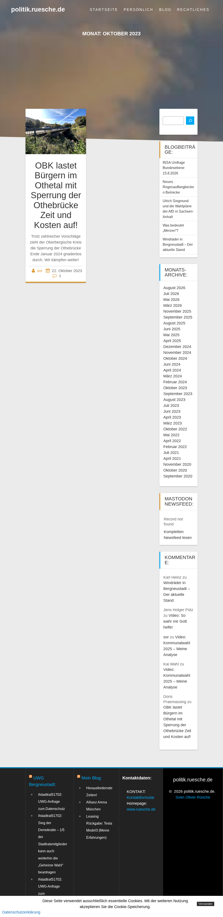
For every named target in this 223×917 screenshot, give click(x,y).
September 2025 (177, 317)
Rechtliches (193, 10)
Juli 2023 (171, 405)
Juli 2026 (171, 293)
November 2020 (177, 464)
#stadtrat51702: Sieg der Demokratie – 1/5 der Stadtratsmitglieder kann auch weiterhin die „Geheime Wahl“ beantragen (52, 844)
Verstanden (205, 903)
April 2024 (172, 370)
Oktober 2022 (175, 429)
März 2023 (172, 423)
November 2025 (177, 311)
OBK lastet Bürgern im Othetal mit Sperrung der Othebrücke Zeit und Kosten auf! (56, 195)
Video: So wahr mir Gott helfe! (175, 621)
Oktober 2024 (175, 358)
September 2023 (177, 394)
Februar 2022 (175, 447)
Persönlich (138, 10)
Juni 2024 (171, 364)
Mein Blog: (91, 778)
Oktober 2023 (175, 388)
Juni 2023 (171, 411)
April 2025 (172, 341)
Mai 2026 (171, 299)
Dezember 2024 (177, 346)
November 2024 (177, 352)
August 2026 (174, 288)
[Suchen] (190, 120)
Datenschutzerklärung (21, 912)
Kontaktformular (140, 797)
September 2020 (177, 476)
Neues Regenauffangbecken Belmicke (178, 187)
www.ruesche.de (141, 809)
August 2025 (174, 323)
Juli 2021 (171, 452)
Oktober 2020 (175, 470)
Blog (165, 10)
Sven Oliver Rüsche (193, 797)
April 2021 (172, 458)
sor (39, 271)
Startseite (104, 10)
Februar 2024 (175, 382)
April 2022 (172, 441)
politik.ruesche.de (38, 9)
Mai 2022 (171, 435)
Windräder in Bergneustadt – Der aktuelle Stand (178, 244)
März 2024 (172, 376)
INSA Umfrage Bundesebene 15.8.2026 (174, 167)
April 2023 (172, 417)
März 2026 (172, 305)
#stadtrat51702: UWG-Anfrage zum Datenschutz (51, 802)
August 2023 (174, 399)
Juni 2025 (171, 329)
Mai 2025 (171, 335)
